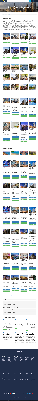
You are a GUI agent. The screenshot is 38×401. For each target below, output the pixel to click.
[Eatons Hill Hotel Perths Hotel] (6, 255)
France (20, 358)
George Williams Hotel (6, 53)
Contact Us (9, 357)
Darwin (14, 374)
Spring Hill (30, 70)
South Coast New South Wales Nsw (27, 366)
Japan (14, 361)
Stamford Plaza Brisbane (15, 53)
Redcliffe (9, 375)
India (31, 359)
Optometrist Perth (22, 387)
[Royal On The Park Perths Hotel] (32, 101)
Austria (32, 360)
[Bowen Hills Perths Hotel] (15, 87)
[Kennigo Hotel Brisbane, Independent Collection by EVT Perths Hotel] (15, 185)
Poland (20, 360)
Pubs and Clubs (15, 387)
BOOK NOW (6, 42)
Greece (15, 360)
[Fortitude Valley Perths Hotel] (24, 66)
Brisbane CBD (5, 70)
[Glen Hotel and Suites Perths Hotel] (15, 277)
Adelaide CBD (3, 381)
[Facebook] (30, 393)
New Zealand (32, 357)
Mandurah (21, 375)
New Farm (4, 80)
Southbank (26, 379)
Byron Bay (3, 375)
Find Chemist (26, 387)
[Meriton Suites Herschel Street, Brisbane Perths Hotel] (15, 35)
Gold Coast (26, 373)
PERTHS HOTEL (19, 351)
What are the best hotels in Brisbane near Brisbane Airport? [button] (10, 307)
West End (22, 80)
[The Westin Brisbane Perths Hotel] (6, 277)
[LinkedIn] (28, 393)
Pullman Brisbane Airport (6, 130)
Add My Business (4, 358)
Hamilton (13, 80)
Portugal (26, 360)
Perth (20, 373)
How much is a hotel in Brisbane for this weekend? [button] (9, 301)
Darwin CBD (15, 381)
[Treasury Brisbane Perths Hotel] (24, 277)
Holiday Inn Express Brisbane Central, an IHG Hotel (32, 168)
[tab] (19, 299)
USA (16, 397)
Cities (6, 14)
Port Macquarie (27, 375)
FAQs (2, 361)
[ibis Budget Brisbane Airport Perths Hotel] (32, 49)
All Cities (3, 373)
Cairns (26, 374)
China (23, 397)
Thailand (26, 361)
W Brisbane (4, 167)
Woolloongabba (31, 80)
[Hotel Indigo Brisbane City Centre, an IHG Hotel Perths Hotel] (24, 255)
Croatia (15, 359)
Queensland (21, 365)
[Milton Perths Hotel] (24, 87)
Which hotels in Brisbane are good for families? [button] (9, 304)
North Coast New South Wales (4, 366)
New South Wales (10, 365)
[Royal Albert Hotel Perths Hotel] (32, 255)
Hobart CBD (26, 381)
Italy (14, 358)
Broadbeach (9, 381)
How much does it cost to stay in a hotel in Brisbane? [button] (9, 299)
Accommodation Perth (4, 390)
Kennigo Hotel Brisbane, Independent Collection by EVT (15, 190)
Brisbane (8, 14)
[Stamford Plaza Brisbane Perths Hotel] (15, 49)
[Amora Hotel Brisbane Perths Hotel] (24, 35)
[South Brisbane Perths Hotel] (15, 66)
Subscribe (9, 360)
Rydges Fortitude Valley (32, 189)
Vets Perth (3, 387)
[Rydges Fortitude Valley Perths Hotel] (32, 185)
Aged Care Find (33, 387)
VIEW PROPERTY (6, 111)
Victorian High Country (27, 368)
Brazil (26, 359)
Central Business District (33, 380)
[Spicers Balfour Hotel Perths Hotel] (15, 255)
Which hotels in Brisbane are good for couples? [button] (9, 312)
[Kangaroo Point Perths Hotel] (6, 87)
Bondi (32, 381)
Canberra (9, 374)
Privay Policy (9, 361)
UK (14, 397)
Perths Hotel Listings (30, 400)
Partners (3, 359)
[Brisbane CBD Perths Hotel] (6, 66)
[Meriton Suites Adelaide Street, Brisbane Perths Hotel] (32, 35)
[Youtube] (32, 393)
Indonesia (21, 361)
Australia (21, 357)
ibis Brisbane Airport (5, 39)
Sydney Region (33, 365)
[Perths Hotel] (6, 1)
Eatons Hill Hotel (5, 259)
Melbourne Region (27, 365)
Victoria (14, 365)
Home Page (3, 357)
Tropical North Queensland (21, 368)
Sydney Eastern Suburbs (21, 380)
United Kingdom (21, 359)
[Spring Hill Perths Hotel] (32, 66)
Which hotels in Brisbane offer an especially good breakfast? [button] (10, 310)
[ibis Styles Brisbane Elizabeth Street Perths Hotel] (24, 49)
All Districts (3, 379)
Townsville (15, 375)
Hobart (32, 375)
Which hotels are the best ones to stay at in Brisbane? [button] (9, 309)
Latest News (3, 360)
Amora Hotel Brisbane (23, 39)
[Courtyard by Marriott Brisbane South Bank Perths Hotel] (6, 185)
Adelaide (3, 374)
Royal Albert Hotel (31, 259)
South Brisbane (14, 70)
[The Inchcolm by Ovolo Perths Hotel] (32, 277)
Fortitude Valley (23, 70)
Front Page (9, 359)
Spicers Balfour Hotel (14, 259)
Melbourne (15, 373)
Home (3, 14)
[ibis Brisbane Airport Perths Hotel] (6, 35)
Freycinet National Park (33, 383)
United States (27, 357)
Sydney (8, 373)
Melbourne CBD (9, 379)
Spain (26, 358)
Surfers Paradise (15, 379)
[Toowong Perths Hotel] (32, 87)
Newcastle (21, 374)
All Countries (15, 357)
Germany (32, 358)
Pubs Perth (9, 387)
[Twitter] (29, 393)
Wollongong (32, 374)
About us (9, 358)
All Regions (3, 365)
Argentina (32, 361)
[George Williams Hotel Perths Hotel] (6, 49)
